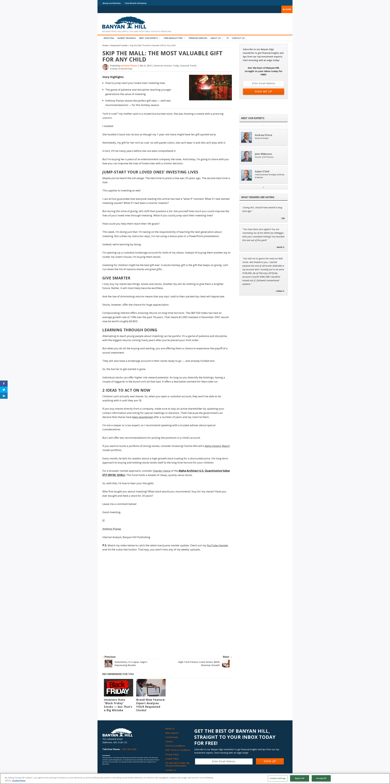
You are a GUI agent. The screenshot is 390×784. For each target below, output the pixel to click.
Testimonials (171, 737)
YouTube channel (217, 545)
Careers (169, 741)
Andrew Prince (263, 135)
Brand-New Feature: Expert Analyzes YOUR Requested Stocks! (150, 705)
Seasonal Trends (119, 45)
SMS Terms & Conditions (177, 750)
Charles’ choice (161, 470)
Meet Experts (171, 732)
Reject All (299, 778)
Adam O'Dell (262, 171)
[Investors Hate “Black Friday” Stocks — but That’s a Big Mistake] (118, 687)
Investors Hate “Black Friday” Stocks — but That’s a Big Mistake (118, 705)
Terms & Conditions (175, 745)
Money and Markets (112, 3)
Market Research (126, 38)
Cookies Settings (277, 778)
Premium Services (198, 38)
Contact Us (238, 38)
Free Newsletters (173, 38)
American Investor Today (166, 65)
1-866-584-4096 (128, 749)
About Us (216, 38)
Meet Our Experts (148, 38)
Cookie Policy (172, 758)
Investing (109, 38)
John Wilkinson (263, 154)
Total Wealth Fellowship (135, 3)
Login (287, 9)
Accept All (321, 778)
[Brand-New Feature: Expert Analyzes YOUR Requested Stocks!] (150, 687)
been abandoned (142, 417)
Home (105, 45)
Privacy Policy (172, 754)
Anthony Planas (129, 65)
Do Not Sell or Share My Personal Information (177, 764)
